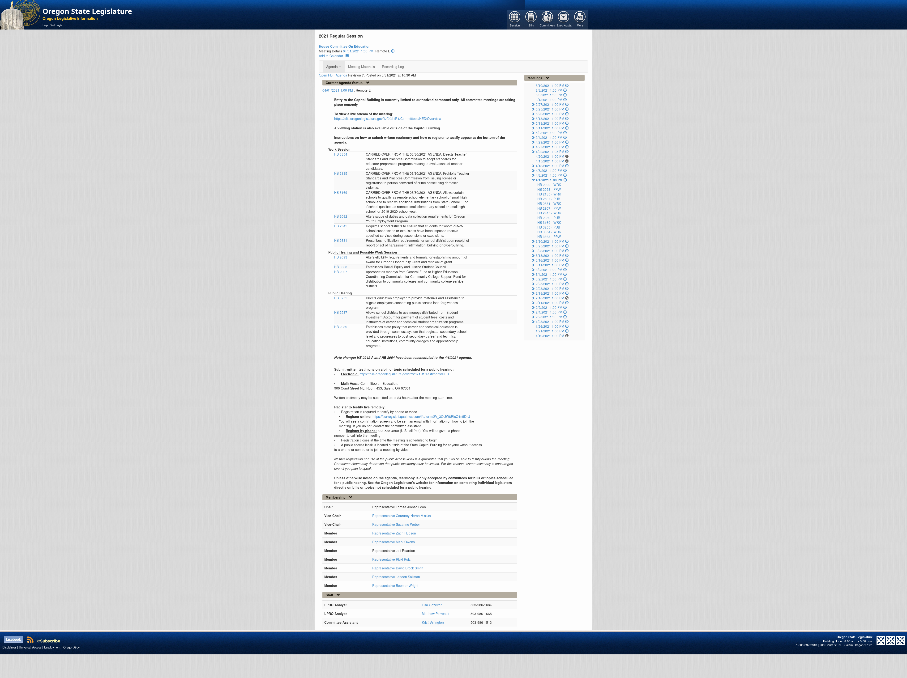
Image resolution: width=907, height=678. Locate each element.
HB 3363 (340, 266)
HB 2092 (340, 216)
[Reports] (580, 19)
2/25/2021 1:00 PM (550, 283)
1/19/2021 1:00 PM (550, 335)
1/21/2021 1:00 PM (550, 331)
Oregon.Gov (71, 647)
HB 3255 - (548, 227)
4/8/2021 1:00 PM (549, 170)
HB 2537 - (548, 198)
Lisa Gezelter (432, 604)
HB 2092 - (549, 184)
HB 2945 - (549, 213)
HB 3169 (340, 192)
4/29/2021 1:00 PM (550, 142)
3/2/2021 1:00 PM (549, 279)
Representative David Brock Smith (397, 568)
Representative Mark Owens (393, 541)
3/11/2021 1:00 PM (550, 265)
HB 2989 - (548, 217)
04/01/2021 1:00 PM (358, 51)
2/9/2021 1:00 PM (549, 307)
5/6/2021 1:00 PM (549, 132)
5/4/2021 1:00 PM (549, 137)
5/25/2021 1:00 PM (550, 109)
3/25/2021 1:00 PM (550, 246)
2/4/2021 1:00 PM (549, 312)
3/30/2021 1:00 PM (550, 241)
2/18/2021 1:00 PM (550, 293)
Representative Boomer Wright (395, 585)
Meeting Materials (361, 66)
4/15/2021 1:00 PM (550, 161)
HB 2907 (340, 271)
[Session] (515, 19)
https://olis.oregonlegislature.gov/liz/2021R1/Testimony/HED (404, 374)
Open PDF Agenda (333, 75)
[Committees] (547, 19)
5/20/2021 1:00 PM (550, 113)
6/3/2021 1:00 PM (549, 95)
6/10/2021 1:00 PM (550, 85)
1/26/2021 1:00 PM (550, 326)
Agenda (332, 66)
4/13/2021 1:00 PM (550, 165)
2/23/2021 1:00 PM (550, 288)
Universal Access (30, 647)
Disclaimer (9, 647)
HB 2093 (340, 257)
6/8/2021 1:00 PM (549, 90)
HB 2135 (340, 173)
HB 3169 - (549, 222)
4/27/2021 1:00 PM (550, 146)
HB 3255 (340, 298)
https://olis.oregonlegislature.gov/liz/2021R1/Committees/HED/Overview (387, 118)
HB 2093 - (549, 189)
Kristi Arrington (433, 622)
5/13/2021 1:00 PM (550, 123)
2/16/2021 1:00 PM (550, 298)
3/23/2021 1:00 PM (550, 250)
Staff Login (56, 25)
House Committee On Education (345, 46)
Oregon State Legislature (87, 11)
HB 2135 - (549, 194)
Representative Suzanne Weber (396, 524)
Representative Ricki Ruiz (391, 559)
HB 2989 (340, 326)
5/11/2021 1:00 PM (550, 128)
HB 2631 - (549, 203)
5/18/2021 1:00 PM (550, 118)
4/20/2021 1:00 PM (550, 156)
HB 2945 (340, 226)
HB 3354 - (549, 231)
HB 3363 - (549, 236)
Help (45, 25)
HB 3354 (340, 154)
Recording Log (393, 66)
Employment (52, 647)
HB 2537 (340, 312)
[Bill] (531, 19)
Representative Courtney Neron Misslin (401, 515)
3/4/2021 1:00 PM (549, 274)
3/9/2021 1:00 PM (549, 269)
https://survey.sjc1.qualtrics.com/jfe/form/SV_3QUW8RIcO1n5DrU (421, 416)
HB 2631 (340, 240)
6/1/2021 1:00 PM (549, 99)
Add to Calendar (331, 55)
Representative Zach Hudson (394, 533)
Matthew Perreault (435, 613)
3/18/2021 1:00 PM (550, 255)
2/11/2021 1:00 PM (550, 302)
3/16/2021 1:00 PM (550, 260)
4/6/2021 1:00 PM (549, 175)
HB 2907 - (549, 208)
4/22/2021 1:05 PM (550, 151)
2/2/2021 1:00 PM (549, 316)
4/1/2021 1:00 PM (549, 180)
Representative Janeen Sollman (396, 576)
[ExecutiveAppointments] (564, 19)
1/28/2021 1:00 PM (550, 321)
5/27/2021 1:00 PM (550, 104)
